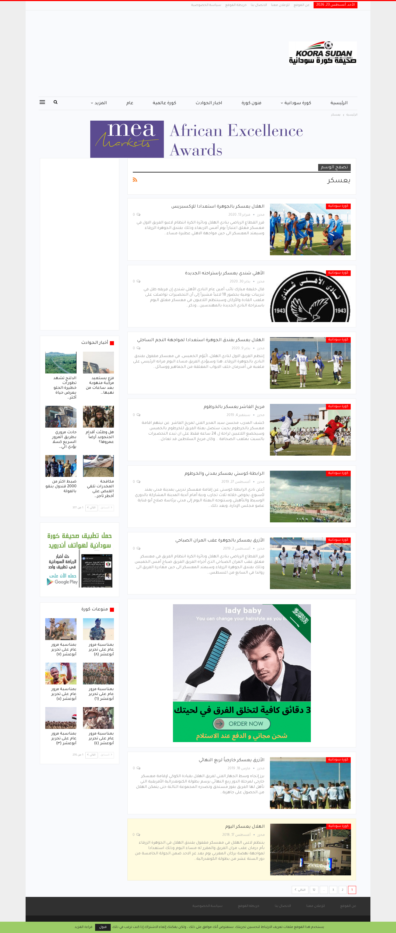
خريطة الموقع (236, 5)
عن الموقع (302, 5)
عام (129, 103)
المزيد (101, 103)
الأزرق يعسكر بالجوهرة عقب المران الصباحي (220, 540)
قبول (103, 927)
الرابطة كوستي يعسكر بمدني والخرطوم (225, 473)
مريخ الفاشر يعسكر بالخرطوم (234, 407)
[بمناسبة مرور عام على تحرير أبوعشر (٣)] (61, 718)
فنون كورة (251, 103)
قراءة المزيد (83, 927)
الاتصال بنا (259, 5)
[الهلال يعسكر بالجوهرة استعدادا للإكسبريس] (310, 229)
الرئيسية (339, 103)
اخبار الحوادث (209, 103)
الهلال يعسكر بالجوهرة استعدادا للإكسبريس (218, 206)
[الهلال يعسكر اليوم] (310, 849)
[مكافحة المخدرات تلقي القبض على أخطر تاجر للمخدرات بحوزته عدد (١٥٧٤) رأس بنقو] (98, 466)
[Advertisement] (144, 53)
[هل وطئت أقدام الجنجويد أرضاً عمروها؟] (98, 417)
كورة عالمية (164, 103)
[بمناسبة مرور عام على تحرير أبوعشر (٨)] (98, 629)
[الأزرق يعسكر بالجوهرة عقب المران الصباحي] (310, 563)
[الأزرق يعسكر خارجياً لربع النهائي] (310, 783)
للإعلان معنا (280, 5)
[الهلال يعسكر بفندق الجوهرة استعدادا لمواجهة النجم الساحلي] (310, 363)
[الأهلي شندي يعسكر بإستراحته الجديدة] (310, 296)
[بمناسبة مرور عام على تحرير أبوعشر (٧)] (61, 629)
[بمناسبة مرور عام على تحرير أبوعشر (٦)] (98, 673)
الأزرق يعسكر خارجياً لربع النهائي (232, 760)
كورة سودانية (297, 103)
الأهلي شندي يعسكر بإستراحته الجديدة (225, 273)
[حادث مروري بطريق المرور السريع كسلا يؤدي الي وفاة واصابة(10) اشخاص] (61, 417)
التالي (301, 890)
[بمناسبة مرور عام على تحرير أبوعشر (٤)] (98, 718)
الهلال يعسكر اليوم (245, 826)
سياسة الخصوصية (206, 5)
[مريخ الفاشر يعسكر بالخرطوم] (310, 430)
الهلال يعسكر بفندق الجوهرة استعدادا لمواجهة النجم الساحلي (201, 340)
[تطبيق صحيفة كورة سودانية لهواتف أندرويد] (79, 560)
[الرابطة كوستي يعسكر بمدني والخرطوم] (310, 496)
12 (314, 890)
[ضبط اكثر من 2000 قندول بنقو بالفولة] (61, 466)
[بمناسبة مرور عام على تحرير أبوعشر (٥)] (61, 673)
